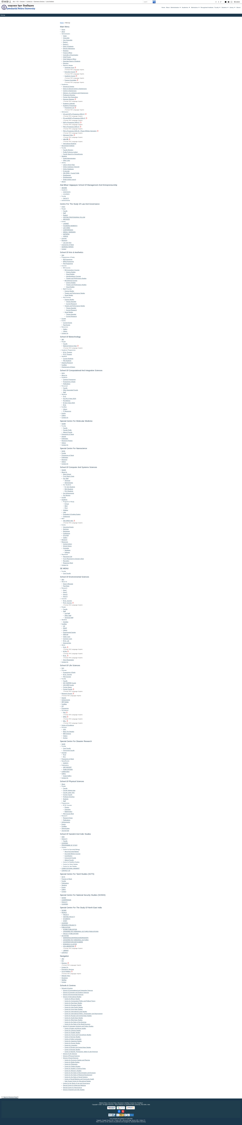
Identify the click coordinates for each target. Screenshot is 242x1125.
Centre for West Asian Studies (73, 1020)
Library (232, 7)
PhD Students (67, 360)
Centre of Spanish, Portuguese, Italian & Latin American (81, 1051)
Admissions (195, 7)
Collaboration (65, 771)
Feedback (140, 1103)
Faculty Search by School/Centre (73, 154)
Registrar (66, 50)
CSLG (63, 206)
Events (64, 413)
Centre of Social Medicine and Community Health (79, 1079)
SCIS (63, 373)
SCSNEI (64, 910)
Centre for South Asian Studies (74, 1018)
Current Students (68, 358)
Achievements (66, 700)
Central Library (67, 544)
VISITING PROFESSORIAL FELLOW (74, 217)
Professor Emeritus (68, 796)
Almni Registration (68, 660)
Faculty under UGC (69, 792)
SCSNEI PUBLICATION (70, 929)
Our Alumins (66, 495)
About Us (64, 375)
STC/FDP (66, 535)
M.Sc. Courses (67, 600)
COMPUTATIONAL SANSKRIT (71, 868)
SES (63, 579)
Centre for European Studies (73, 1005)
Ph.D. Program (67, 354)
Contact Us (29, 1)
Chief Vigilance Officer (69, 59)
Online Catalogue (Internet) (71, 167)
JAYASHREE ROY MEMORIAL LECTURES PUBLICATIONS (80, 931)
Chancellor (66, 38)
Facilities (64, 365)
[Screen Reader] (7, 1)
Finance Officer (67, 52)
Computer (66, 548)
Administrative (69, 482)
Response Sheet (68, 563)
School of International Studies (72, 996)
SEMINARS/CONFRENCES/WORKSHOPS (75, 938)
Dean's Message (68, 584)
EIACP (65, 628)
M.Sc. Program (67, 352)
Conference (66, 533)
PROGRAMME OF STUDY (69, 845)
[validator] (112, 1115)
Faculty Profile (67, 430)
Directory (22, 1)
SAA (63, 255)
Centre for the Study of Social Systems (76, 1077)
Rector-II (65, 44)
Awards (64, 436)
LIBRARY (66, 950)
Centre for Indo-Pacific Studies (74, 1007)
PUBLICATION (66, 927)
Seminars (66, 529)
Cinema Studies (71, 272)
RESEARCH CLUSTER (70, 944)
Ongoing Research (67, 362)
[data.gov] (130, 1107)
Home (163, 7)
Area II (65, 592)
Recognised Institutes (207, 7)
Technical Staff (69, 617)
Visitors (64, 443)
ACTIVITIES (65, 935)
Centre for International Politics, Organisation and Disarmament (83, 1013)
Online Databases (68, 169)
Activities (65, 622)
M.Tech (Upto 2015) (69, 403)
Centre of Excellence (68, 725)
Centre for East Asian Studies (73, 1003)
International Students (69, 143)
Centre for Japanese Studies (73, 1041)
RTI (18, 1)
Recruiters (66, 561)
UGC (64, 729)
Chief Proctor (67, 57)
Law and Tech (67, 242)
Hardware (67, 550)
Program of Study (67, 879)
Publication (65, 438)
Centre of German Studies (72, 1037)
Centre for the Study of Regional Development (78, 1075)
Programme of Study (69, 381)
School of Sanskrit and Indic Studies (74, 1089)
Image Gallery (67, 776)
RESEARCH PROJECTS (69, 925)
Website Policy (66, 975)
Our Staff (65, 478)
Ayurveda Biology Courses (72, 853)
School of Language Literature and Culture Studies (78, 1026)
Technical (67, 480)
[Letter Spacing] (10, 1)
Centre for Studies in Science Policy (75, 1068)
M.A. (64, 756)
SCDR (63, 744)
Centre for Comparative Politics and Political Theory (80, 1001)
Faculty (217, 7)
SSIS (63, 837)
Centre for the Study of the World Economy (77, 1024)
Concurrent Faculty (68, 750)
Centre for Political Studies (72, 1066)
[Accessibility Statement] (5, 1)
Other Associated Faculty (70, 390)
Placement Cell (67, 556)
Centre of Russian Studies (72, 1049)
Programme (65, 708)
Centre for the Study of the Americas (75, 1022)
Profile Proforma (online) (70, 152)
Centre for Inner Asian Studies (74, 1009)
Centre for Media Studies (72, 1062)
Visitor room (66, 636)
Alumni (238, 7)
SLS (63, 668)
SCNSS (64, 898)
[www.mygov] (121, 1107)
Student (65, 215)
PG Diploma (66, 400)
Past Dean (66, 586)
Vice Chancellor (67, 40)
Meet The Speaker (68, 731)
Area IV (65, 596)
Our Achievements (68, 493)
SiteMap (64, 980)
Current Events (67, 322)
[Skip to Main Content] (2, 1)
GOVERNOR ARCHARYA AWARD (73, 942)
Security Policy (113, 1103)
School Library (67, 546)
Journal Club (65, 830)
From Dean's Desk (68, 476)
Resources (65, 542)
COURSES (65, 843)
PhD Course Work (68, 813)
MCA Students (69, 489)
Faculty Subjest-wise (69, 790)
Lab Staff (67, 613)
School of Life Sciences (70, 1053)
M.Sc (64, 405)
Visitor (65, 36)
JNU (14, 1)
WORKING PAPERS (67, 247)
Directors (65, 63)
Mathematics (68, 811)
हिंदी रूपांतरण (237, 2)
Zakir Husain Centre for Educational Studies (78, 1081)
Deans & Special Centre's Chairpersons (75, 88)
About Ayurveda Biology (72, 851)
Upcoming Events (68, 527)
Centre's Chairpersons (69, 91)
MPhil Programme (68, 261)
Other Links (66, 160)
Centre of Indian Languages (73, 1039)
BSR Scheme (67, 733)
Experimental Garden (69, 632)
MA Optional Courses (71, 280)
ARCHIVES (66, 219)
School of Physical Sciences (71, 1056)
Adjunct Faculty (67, 432)
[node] (18, 7)
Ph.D (64, 396)
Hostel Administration (69, 158)
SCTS (63, 877)
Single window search (69, 179)
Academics (186, 7)
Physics (67, 807)
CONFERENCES (68, 230)
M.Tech (67, 504)
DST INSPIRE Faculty (69, 683)
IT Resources (67, 411)
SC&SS (64, 470)
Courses (64, 238)
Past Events (66, 325)
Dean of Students (68, 46)
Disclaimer (65, 978)
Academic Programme (69, 105)
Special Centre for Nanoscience (72, 1087)
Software (67, 552)
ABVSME (64, 188)
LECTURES (66, 228)
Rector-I (65, 42)
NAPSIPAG (66, 234)
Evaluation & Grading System (72, 514)
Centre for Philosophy (71, 1064)
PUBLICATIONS (68, 769)
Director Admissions (69, 48)
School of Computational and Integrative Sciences (78, 990)
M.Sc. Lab (66, 641)
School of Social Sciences (70, 1058)
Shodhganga (67, 175)
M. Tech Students (70, 487)
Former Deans (67, 687)
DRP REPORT (67, 767)
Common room (67, 638)
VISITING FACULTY (69, 916)
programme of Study (68, 244)
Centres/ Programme (69, 379)
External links (67, 643)
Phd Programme (68, 263)
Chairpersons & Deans (68, 367)
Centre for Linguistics (71, 1045)
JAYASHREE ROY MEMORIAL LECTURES (75, 940)
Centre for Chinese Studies (73, 1030)
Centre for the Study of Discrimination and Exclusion (80, 1072)
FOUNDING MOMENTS (70, 225)
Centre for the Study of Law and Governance (76, 1083)
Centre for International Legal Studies (76, 1011)
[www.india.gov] (111, 1107)
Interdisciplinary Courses (73, 276)
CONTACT (65, 952)
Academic (64, 499)
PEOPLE (64, 912)
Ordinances (66, 516)
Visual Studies (70, 274)
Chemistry (68, 809)
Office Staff (68, 615)
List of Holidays (50, 1)
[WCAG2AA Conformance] (120, 1115)
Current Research (71, 304)
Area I (65, 590)
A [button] (221, 2)
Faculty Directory (68, 150)
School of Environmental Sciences (73, 994)
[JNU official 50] (123, 1111)
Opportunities (66, 828)
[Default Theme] (231, 2)
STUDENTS (66, 919)
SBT (63, 339)
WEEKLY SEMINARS (69, 232)
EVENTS (65, 763)
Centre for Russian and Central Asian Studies (78, 1015)
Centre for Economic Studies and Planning (77, 1060)
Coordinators (68, 856)
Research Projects (67, 440)
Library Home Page (69, 164)
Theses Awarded (71, 301)
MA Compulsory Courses (72, 270)
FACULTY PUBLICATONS (70, 933)
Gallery (65, 329)
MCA (66, 506)
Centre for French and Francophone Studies (78, 1034)
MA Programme (67, 259)
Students (225, 7)
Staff (64, 213)
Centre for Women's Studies (73, 1070)
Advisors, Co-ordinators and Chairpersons (75, 93)
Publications (66, 383)
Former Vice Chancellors (70, 97)
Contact (64, 249)
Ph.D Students (69, 491)
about (168, 7)
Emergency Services (39, 1)
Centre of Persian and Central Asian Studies (78, 1047)
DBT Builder (65, 702)
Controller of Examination (70, 55)
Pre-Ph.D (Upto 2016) (69, 398)
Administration (176, 7)
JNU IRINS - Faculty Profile (71, 173)
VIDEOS (65, 236)
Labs (64, 512)
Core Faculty (67, 573)
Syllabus (65, 510)
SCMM (64, 423)
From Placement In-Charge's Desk (73, 558)
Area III (65, 594)
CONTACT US (66, 870)
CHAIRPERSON (66, 900)
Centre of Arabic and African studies (75, 1028)
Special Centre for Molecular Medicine (74, 1085)
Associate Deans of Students (71, 61)
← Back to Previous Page (9, 1097)
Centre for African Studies (72, 999)
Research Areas (68, 818)
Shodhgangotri (67, 177)
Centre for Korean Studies (72, 1043)
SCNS (63, 451)
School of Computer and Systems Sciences (76, 992)
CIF (64, 626)
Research (64, 240)
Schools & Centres (68, 86)
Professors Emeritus (69, 95)
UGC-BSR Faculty (68, 685)
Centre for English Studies (72, 1032)
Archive (65, 738)
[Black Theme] (225, 2)
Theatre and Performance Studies (76, 278)
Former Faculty (67, 794)
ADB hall (65, 634)
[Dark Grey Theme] (228, 2)
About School (67, 474)
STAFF (65, 921)
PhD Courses (67, 676)
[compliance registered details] (129, 1115)
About (63, 784)
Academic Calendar (69, 103)
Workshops (66, 531)
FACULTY (66, 198)
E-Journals (66, 171)
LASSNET (66, 223)
